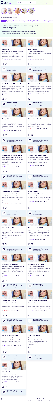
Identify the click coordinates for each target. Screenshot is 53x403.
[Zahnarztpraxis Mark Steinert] (39, 126)
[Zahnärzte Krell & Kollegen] (13, 235)
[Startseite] (1, 17)
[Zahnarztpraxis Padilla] (39, 90)
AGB (37, 398)
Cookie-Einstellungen (31, 401)
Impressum (49, 398)
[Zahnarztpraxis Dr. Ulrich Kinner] (39, 235)
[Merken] (3, 64)
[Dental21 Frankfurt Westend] (13, 342)
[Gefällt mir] (6, 64)
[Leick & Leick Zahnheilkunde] (13, 271)
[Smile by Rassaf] (39, 55)
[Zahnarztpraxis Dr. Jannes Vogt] (13, 198)
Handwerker (6, 398)
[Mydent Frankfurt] (39, 198)
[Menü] (51, 3)
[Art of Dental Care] (13, 55)
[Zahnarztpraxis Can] (13, 378)
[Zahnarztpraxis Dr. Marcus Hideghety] (13, 162)
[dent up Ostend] (13, 126)
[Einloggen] (46, 3)
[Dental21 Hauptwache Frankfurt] (39, 307)
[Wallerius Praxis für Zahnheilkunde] (13, 90)
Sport (12, 398)
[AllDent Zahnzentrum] (39, 342)
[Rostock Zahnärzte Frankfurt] (39, 271)
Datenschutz (42, 398)
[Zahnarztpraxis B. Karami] (13, 307)
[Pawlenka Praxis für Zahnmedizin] (39, 162)
